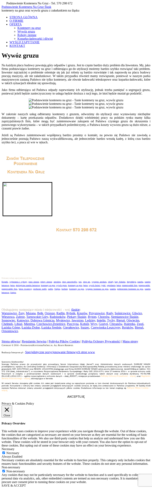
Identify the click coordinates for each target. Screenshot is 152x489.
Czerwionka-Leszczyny (105, 327)
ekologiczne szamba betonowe (28, 285)
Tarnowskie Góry (37, 316)
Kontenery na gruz (29, 28)
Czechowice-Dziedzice (50, 324)
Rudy (109, 313)
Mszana (31, 313)
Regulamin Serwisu (34, 341)
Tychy (111, 320)
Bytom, (92, 316)
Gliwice (137, 313)
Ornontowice (10, 331)
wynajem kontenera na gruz (97, 289)
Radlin (60, 313)
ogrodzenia (111, 285)
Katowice (23, 320)
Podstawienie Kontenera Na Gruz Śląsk (26, 7)
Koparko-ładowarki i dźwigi (35, 38)
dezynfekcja (131, 282)
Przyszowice (97, 313)
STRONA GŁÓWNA (24, 17)
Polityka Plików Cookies (64, 341)
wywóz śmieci (94, 285)
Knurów (82, 313)
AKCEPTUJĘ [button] (76, 396)
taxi (80, 282)
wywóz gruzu (61, 285)
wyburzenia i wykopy (18, 282)
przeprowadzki (144, 285)
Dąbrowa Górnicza (42, 320)
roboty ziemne (46, 282)
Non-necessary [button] (11, 467)
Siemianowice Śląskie (124, 316)
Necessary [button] (8, 449)
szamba (140, 282)
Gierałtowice (71, 327)
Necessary (12, 453)
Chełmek (7, 324)
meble (50, 289)
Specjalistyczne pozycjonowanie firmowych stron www (60, 352)
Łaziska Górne (11, 327)
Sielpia (57, 289)
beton (12, 285)
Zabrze (20, 316)
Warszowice (9, 313)
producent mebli (40, 289)
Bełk (40, 313)
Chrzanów (115, 324)
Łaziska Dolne (31, 327)
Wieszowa (8, 316)
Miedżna (29, 324)
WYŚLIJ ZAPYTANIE (25, 42)
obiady (110, 282)
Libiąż (18, 324)
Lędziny (90, 320)
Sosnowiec (8, 320)
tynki (103, 285)
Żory (21, 313)
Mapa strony (130, 341)
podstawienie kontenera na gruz (130, 289)
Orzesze (50, 313)
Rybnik (70, 313)
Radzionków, (58, 316)
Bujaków (127, 327)
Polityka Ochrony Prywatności (101, 341)
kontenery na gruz (48, 285)
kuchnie (65, 289)
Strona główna (11, 341)
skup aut (86, 282)
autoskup (57, 282)
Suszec (85, 327)
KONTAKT (17, 45)
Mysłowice (63, 320)
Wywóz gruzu (26, 31)
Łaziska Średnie (51, 327)
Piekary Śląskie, (77, 316)
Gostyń (103, 324)
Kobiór (84, 324)
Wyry (93, 324)
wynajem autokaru (99, 282)
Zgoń (140, 324)
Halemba (129, 324)
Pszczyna (73, 324)
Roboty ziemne (26, 35)
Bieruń (120, 320)
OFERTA (16, 24)
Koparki (5, 282)
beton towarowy (25, 289)
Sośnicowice (122, 313)
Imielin (101, 320)
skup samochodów (69, 282)
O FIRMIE (16, 20)
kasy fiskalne (120, 282)
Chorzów (103, 316)
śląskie (75, 309)
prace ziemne (33, 282)
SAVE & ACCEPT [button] (14, 485)
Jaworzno (77, 320)
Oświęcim (132, 320)
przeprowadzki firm (129, 285)
